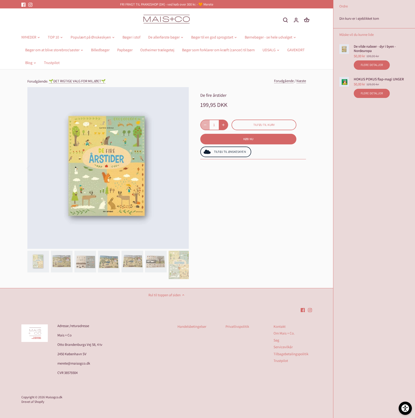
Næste (301, 80)
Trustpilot (281, 360)
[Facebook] (23, 4)
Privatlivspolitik (237, 326)
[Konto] (296, 19)
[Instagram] (30, 4)
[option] (108, 168)
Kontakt (280, 326)
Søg (276, 340)
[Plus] (223, 125)
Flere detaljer (372, 65)
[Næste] (182, 168)
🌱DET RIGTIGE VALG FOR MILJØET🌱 (77, 81)
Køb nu (248, 139)
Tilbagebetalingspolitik (291, 354)
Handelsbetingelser (191, 326)
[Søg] (285, 19)
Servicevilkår (283, 347)
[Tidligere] (35, 168)
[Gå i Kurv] (307, 19)
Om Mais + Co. (284, 333)
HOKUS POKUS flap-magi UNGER (379, 79)
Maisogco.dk (54, 397)
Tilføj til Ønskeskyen (230, 152)
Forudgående (284, 80)
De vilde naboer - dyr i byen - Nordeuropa (375, 48)
